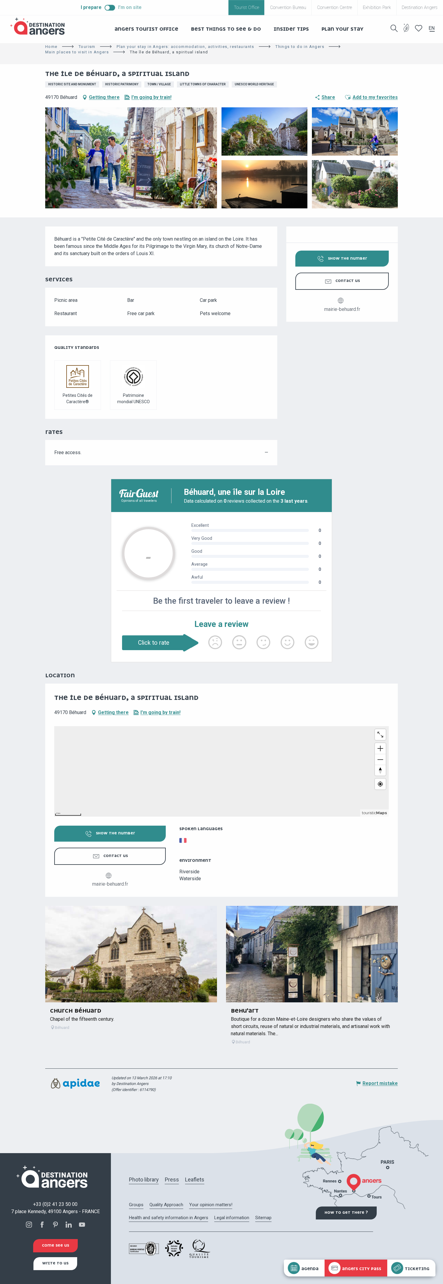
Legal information (231, 1217)
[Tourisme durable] (406, 31)
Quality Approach (166, 1204)
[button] (394, 28)
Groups (136, 1204)
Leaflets (194, 1179)
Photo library (144, 1179)
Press (172, 1179)
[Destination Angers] (40, 26)
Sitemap (263, 1217)
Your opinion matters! (210, 1204)
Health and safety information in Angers (168, 1217)
